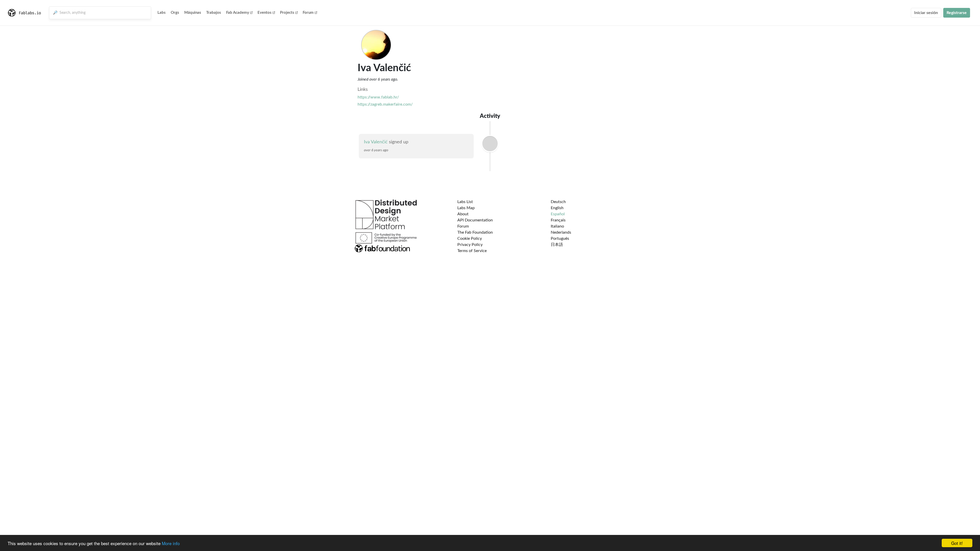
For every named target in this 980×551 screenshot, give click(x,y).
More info (171, 543)
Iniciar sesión (926, 13)
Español (558, 214)
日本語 (557, 245)
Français (558, 220)
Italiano (557, 226)
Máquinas (192, 13)
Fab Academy (237, 13)
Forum (308, 13)
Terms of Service (472, 251)
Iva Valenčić (376, 142)
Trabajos (213, 13)
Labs (161, 13)
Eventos (265, 13)
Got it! (957, 543)
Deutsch (558, 202)
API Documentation (475, 220)
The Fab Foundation (475, 232)
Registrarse (957, 13)
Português (560, 238)
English (557, 208)
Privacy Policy (470, 245)
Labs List (465, 202)
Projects (287, 13)
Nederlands (561, 232)
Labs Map (466, 208)
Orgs (175, 13)
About (463, 214)
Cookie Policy (469, 238)
